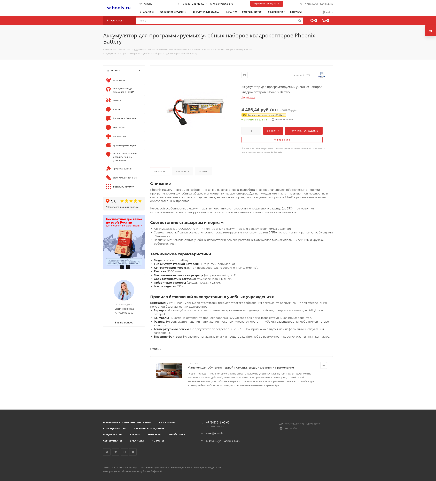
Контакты (154, 434)
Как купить (182, 171)
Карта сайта (291, 428)
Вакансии (137, 440)
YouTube (124, 452)
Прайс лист (177, 434)
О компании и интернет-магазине (127, 422)
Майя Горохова (124, 308)
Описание (160, 171)
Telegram (115, 452)
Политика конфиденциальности (302, 424)
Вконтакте (107, 452)
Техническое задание (149, 428)
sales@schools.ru (223, 3)
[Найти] (299, 21)
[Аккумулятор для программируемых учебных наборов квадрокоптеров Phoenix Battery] (196, 108)
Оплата (203, 171)
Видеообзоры (112, 434)
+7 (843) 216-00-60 (192, 3)
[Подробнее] (323, 365)
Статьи (135, 434)
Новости (158, 440)
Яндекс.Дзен (133, 452)
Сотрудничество (114, 428)
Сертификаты (112, 440)
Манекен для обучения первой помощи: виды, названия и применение (241, 367)
